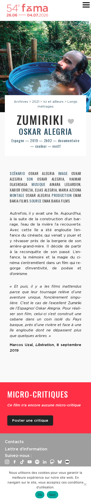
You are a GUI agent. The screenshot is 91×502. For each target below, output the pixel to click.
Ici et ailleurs (53, 101)
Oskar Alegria (45, 131)
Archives (21, 101)
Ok (40, 495)
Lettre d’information (26, 449)
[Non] (85, 484)
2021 (35, 101)
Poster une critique (30, 420)
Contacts (14, 441)
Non (52, 495)
